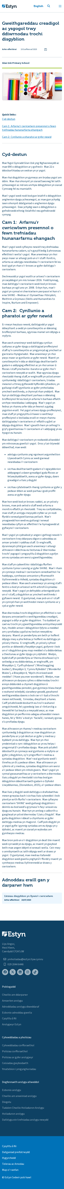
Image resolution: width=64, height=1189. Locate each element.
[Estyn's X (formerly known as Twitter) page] (12, 972)
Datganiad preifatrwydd (16, 1152)
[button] (52, 6)
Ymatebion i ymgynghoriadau (19, 1069)
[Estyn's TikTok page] (35, 972)
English (38, 6)
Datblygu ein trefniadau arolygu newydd (25, 1120)
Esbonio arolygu (11, 1090)
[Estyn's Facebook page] (5, 972)
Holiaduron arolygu (13, 1114)
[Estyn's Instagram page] (27, 972)
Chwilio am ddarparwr (15, 995)
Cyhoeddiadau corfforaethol (18, 1045)
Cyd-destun (8, 119)
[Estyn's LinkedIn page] (20, 972)
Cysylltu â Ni (9, 1018)
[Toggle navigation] (60, 6)
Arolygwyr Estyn (11, 1024)
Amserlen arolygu (12, 1001)
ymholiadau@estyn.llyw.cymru (25, 959)
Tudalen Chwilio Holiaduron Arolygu (23, 1108)
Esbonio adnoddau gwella (17, 1013)
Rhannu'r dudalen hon (45, 49)
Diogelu (6, 1102)
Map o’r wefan (10, 1170)
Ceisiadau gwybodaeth (15, 1063)
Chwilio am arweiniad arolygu (19, 1096)
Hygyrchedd (9, 1158)
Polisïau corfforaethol (15, 1051)
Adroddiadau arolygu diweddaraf (20, 1007)
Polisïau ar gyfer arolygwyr (17, 1057)
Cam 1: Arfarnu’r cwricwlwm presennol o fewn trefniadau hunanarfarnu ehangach (29, 128)
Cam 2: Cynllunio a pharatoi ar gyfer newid (26, 137)
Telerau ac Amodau (13, 1164)
